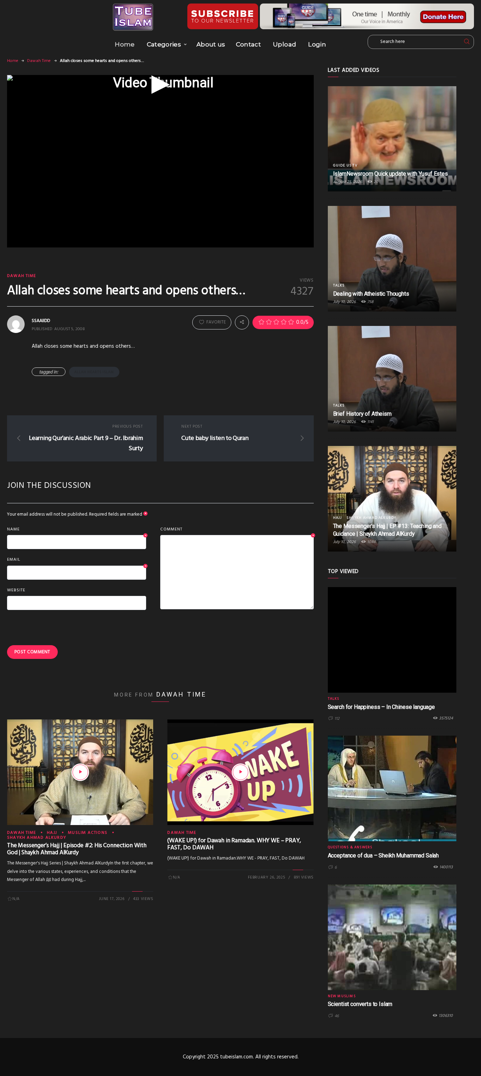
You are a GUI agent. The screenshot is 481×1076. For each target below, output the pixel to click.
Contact (248, 44)
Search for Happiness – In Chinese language (381, 707)
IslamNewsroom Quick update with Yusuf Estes (390, 173)
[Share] (242, 322)
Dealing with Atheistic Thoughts (371, 293)
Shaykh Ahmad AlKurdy (36, 837)
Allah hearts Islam (94, 372)
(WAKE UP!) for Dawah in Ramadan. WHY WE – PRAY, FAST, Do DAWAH (234, 844)
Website (16, 590)
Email (76, 560)
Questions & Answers (350, 847)
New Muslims (342, 996)
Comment (236, 530)
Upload (284, 44)
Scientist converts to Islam (360, 1004)
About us (210, 44)
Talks (339, 285)
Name (76, 530)
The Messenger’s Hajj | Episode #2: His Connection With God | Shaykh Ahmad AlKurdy (76, 849)
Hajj (52, 832)
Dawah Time (39, 60)
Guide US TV (345, 165)
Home (125, 44)
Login (317, 44)
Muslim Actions (87, 832)
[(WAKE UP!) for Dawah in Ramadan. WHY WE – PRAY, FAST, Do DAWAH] (240, 772)
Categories (164, 44)
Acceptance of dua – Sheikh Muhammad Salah (383, 855)
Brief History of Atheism (362, 413)
